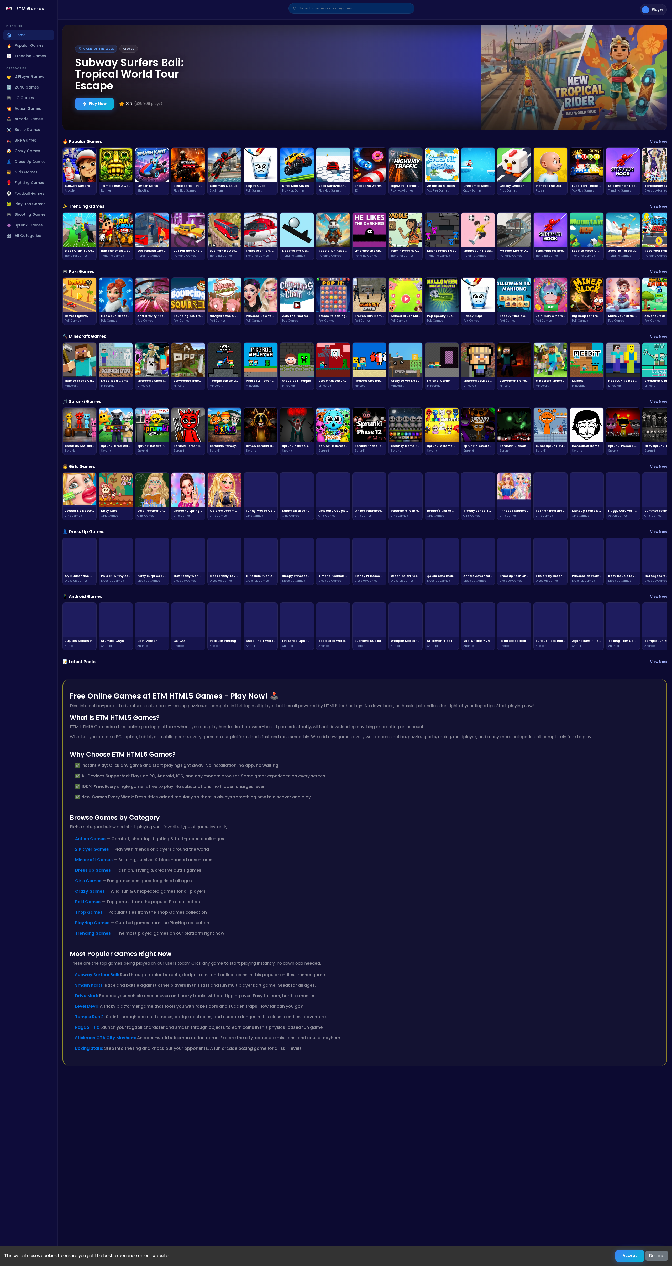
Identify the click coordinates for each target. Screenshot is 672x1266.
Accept (630, 1255)
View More (658, 141)
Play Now (98, 103)
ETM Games (30, 9)
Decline (656, 1256)
